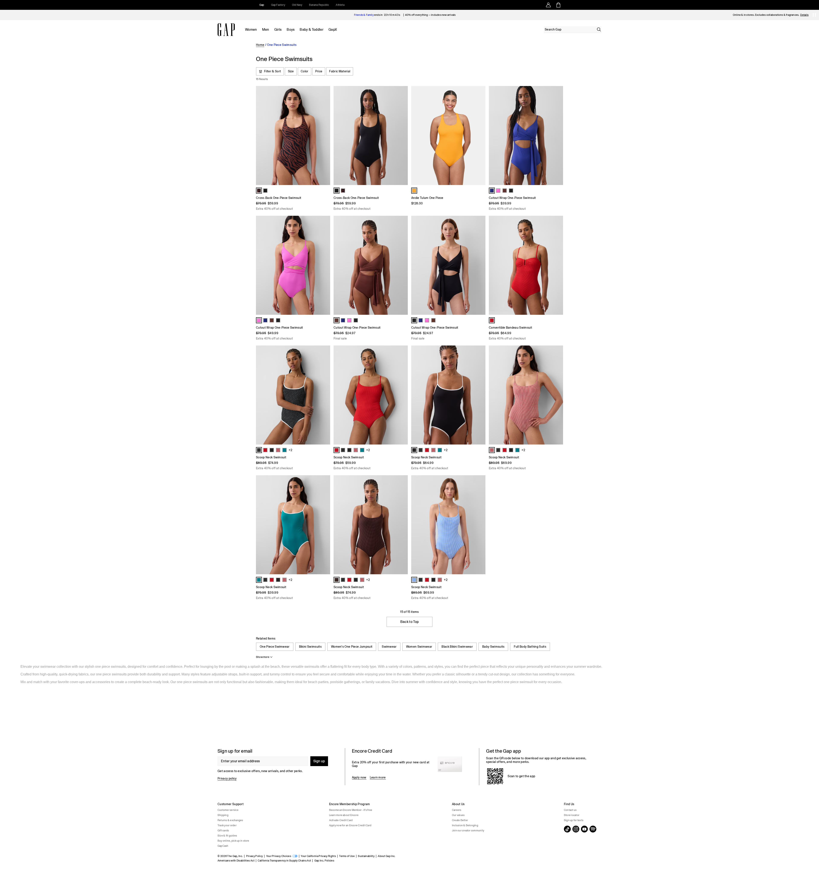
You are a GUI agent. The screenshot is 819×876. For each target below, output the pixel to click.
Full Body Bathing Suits (530, 646)
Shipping (223, 815)
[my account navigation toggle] (548, 5)
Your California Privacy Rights (318, 856)
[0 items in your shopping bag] (558, 5)
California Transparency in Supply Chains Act (284, 860)
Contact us (570, 810)
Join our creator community (468, 830)
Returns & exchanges (230, 820)
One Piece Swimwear (275, 646)
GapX (332, 30)
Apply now (359, 777)
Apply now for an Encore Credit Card (350, 825)
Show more (262, 657)
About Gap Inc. (386, 856)
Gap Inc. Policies (324, 860)
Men (265, 30)
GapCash (223, 845)
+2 (290, 450)
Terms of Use (347, 856)
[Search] (598, 29)
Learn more (378, 777)
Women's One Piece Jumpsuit (351, 646)
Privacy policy (227, 778)
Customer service (228, 810)
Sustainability (366, 856)
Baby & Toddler (311, 30)
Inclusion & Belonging (465, 825)
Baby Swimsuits (493, 646)
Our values (458, 815)
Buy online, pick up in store (233, 840)
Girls (278, 30)
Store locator (571, 815)
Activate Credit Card (341, 820)
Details (804, 14)
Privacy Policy (254, 856)
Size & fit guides (227, 835)
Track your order (227, 825)
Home (260, 45)
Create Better (460, 820)
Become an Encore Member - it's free (350, 810)
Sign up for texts (573, 820)
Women (251, 30)
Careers (456, 810)
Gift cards (223, 830)
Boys (291, 30)
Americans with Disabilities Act (236, 860)
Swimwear (389, 646)
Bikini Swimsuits (310, 646)
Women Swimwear (419, 646)
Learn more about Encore (344, 815)
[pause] (814, 15)
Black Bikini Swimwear (457, 646)
